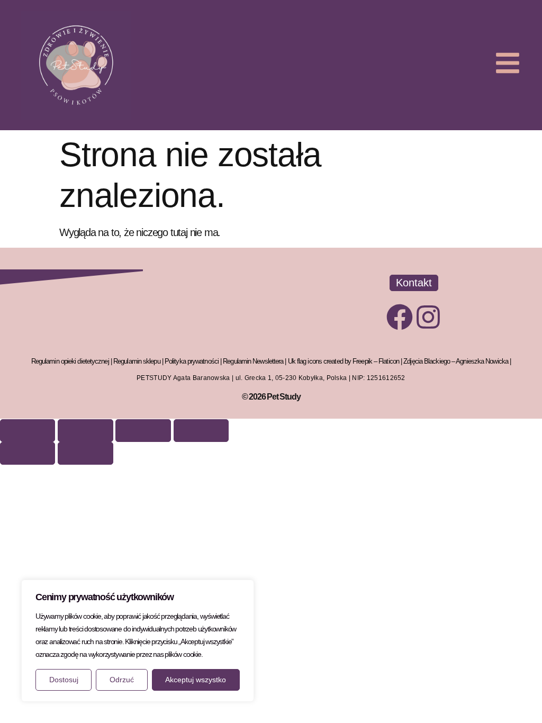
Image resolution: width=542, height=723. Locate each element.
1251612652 (386, 378)
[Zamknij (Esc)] (201, 430)
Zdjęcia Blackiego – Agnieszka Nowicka (455, 361)
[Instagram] (428, 317)
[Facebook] (399, 317)
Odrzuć (122, 679)
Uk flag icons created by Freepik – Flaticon (343, 361)
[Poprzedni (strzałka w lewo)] (27, 453)
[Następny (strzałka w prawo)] (85, 453)
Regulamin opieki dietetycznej (70, 361)
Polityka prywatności (192, 361)
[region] (137, 641)
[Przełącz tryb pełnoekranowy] (85, 430)
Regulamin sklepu (136, 361)
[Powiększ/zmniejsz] (27, 430)
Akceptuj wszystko (195, 679)
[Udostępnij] (142, 430)
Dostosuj (63, 679)
